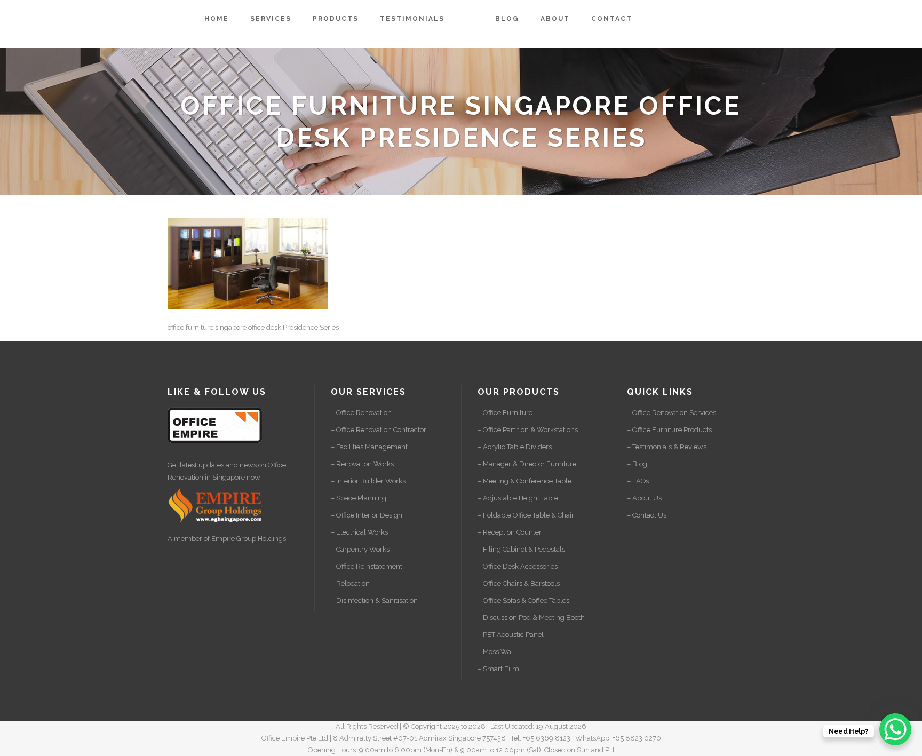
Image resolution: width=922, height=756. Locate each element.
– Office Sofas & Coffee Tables (523, 600)
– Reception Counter (510, 532)
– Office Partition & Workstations (528, 430)
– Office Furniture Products (669, 430)
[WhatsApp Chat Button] (895, 729)
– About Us (644, 498)
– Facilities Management (369, 447)
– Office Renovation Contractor (378, 430)
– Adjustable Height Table (518, 498)
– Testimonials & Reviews (666, 447)
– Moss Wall (496, 652)
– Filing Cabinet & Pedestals (521, 549)
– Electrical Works (359, 532)
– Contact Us (646, 515)
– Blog (637, 464)
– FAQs (638, 481)
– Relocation (350, 583)
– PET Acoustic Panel (511, 635)
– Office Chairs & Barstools (519, 583)
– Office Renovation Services (671, 413)
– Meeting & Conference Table (524, 481)
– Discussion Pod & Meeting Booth (531, 618)
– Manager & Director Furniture (527, 464)
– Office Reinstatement (366, 566)
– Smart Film (498, 669)
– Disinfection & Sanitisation (374, 600)
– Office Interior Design (366, 515)
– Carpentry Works (360, 549)
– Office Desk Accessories (518, 566)
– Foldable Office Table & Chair (526, 515)
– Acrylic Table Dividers (515, 447)
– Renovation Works (362, 464)
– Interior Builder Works (368, 481)
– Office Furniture (505, 413)
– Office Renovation (361, 413)
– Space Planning (358, 498)
